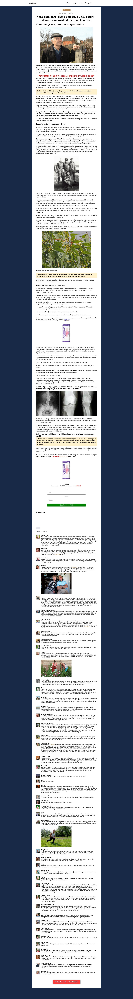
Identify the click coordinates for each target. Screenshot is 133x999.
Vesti (80, 3)
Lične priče (88, 3)
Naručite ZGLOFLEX (66, 505)
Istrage (75, 3)
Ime (66, 489)
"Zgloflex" (66, 320)
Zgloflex (57, 554)
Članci (68, 3)
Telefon (66, 496)
